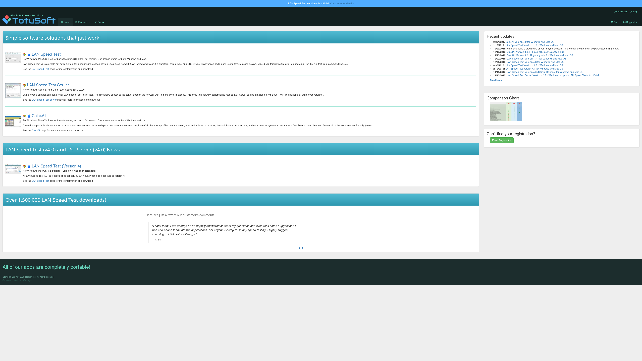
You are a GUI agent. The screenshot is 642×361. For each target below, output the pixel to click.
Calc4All (39, 115)
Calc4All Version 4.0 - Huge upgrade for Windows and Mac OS (540, 55)
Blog (634, 11)
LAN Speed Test (46, 54)
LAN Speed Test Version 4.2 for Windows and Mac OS (534, 65)
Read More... (497, 80)
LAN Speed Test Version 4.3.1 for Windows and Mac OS (536, 58)
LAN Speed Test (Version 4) (56, 166)
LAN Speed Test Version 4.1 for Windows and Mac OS (534, 68)
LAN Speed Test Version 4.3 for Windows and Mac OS (535, 62)
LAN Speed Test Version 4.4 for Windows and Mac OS (534, 45)
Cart (615, 22)
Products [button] (82, 22)
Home (68, 22)
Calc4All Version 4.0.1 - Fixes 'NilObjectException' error (536, 51)
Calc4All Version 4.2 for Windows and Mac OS (530, 41)
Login (28, 280)
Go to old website (13, 280)
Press (100, 22)
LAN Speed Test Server (48, 85)
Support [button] (630, 22)
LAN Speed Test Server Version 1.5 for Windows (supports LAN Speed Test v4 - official (553, 75)
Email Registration (501, 140)
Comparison (621, 11)
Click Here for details (342, 3)
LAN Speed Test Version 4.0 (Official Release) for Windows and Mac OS (545, 72)
